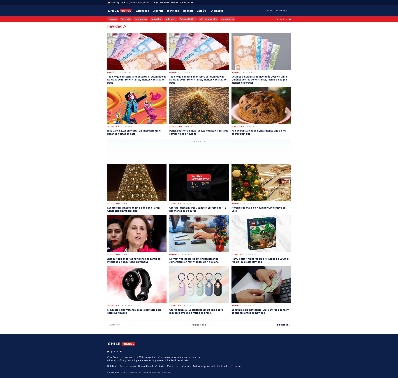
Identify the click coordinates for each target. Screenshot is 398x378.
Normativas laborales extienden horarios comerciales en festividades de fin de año (194, 260)
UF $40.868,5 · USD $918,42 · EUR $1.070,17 (173, 2)
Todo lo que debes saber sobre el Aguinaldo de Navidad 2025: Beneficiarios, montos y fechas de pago (198, 79)
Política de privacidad (204, 366)
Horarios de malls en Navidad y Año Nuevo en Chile (258, 209)
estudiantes (227, 19)
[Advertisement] (199, 151)
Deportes (158, 10)
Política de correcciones (229, 366)
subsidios (170, 19)
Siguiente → (284, 324)
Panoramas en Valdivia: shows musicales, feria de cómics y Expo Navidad (198, 132)
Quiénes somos (128, 366)
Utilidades (217, 10)
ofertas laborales (208, 19)
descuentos (141, 19)
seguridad (156, 19)
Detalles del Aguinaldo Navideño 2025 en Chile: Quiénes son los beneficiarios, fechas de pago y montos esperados (259, 79)
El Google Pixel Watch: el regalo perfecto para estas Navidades (134, 311)
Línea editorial (145, 366)
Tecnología (173, 10)
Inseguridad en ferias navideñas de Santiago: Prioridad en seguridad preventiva (134, 260)
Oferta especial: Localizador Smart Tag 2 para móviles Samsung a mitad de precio (196, 311)
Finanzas (188, 10)
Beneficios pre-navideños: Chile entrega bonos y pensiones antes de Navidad (260, 311)
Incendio (125, 19)
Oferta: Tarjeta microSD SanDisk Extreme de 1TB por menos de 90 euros (197, 209)
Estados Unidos (187, 19)
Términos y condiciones (179, 366)
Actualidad (142, 10)
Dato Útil (202, 10)
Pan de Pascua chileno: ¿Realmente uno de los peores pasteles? (258, 132)
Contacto (159, 366)
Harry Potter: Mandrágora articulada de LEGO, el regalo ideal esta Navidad (260, 260)
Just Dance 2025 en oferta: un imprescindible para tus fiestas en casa (134, 132)
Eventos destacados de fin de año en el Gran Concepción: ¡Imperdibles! (133, 209)
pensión (113, 19)
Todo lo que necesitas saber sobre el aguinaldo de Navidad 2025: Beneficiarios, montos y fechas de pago (136, 79)
